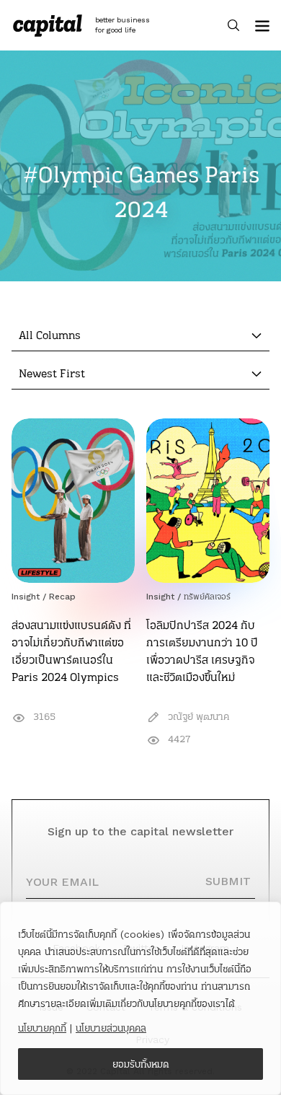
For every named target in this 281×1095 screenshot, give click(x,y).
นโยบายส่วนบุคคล (111, 1028)
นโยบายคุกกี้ (42, 1028)
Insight (26, 597)
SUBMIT (228, 881)
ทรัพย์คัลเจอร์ (207, 597)
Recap (62, 597)
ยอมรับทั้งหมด (140, 1064)
